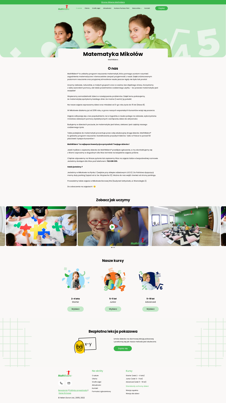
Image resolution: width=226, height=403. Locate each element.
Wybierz (75, 309)
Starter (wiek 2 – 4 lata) (135, 375)
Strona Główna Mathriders (113, 2)
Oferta (87, 8)
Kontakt (147, 8)
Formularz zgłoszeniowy (101, 391)
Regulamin (63, 390)
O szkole (79, 8)
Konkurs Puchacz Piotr (122, 8)
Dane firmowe (65, 393)
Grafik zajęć (96, 8)
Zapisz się (123, 348)
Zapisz (161, 8)
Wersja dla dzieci (132, 393)
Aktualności (107, 8)
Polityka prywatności (78, 390)
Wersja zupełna (132, 390)
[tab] (111, 247)
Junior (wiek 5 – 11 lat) (134, 379)
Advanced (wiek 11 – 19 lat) (136, 382)
